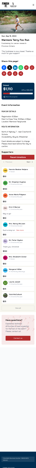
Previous (9, 162)
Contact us (18, 338)
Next (28, 162)
